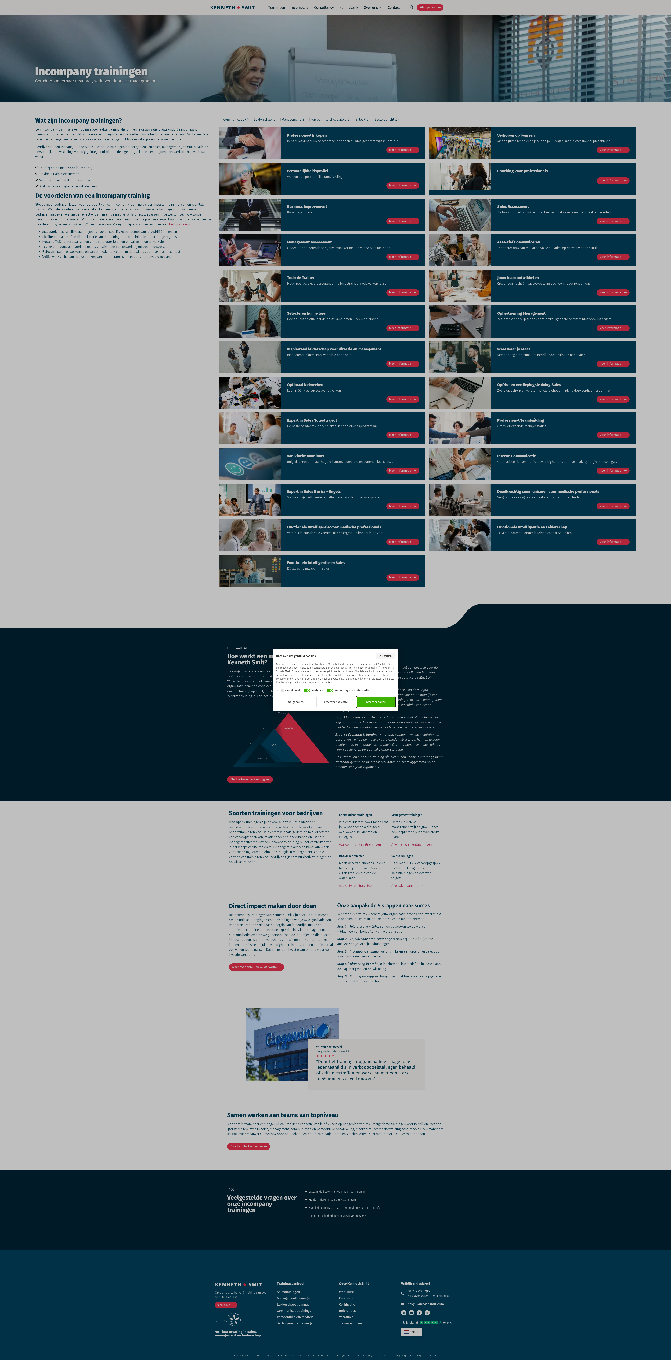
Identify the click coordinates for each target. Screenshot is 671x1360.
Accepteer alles (376, 702)
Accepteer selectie (336, 702)
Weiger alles (296, 702)
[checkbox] (288, 690)
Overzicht (387, 656)
